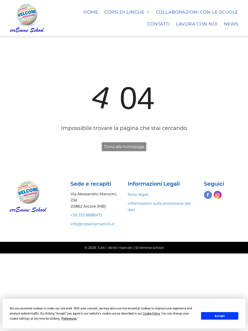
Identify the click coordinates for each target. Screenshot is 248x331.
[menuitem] (87, 12)
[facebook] (208, 195)
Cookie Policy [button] (151, 313)
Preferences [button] (69, 318)
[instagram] (218, 195)
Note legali (138, 194)
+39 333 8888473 (86, 215)
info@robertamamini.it (92, 224)
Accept (220, 316)
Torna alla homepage (124, 146)
